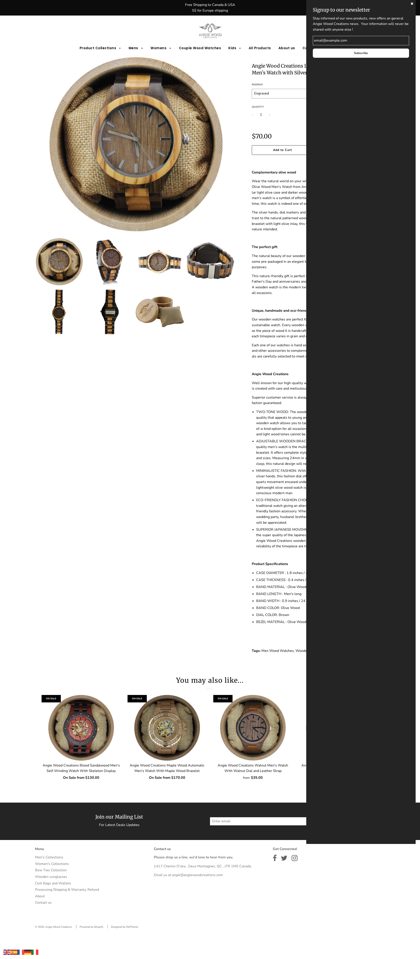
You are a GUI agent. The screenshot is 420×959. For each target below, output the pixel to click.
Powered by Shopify (91, 927)
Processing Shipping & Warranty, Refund (67, 889)
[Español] (13, 952)
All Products (260, 48)
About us (286, 48)
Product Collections (98, 48)
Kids (232, 48)
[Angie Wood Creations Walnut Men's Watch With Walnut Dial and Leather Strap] (253, 728)
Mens (134, 48)
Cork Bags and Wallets (53, 883)
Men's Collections (49, 857)
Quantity (258, 106)
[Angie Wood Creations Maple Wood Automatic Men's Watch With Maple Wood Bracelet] (167, 728)
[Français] (20, 952)
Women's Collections (52, 863)
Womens (159, 48)
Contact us (43, 902)
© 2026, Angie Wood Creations (53, 927)
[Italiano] (34, 952)
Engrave (257, 84)
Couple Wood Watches (200, 48)
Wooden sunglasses (51, 876)
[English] (6, 952)
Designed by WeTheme (124, 927)
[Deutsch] (27, 952)
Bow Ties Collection (51, 870)
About (40, 896)
